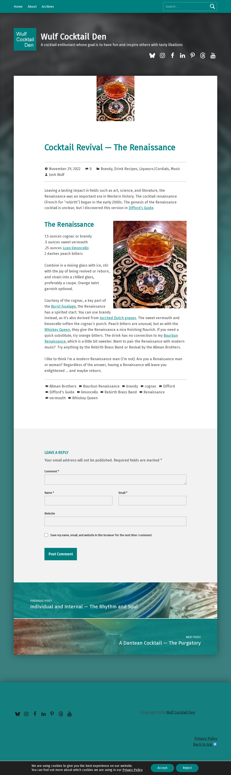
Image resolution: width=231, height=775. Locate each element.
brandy (132, 386)
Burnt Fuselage (63, 306)
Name (49, 492)
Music (175, 169)
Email (122, 492)
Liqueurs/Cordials (154, 169)
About (32, 7)
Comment (51, 471)
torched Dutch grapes (118, 318)
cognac (151, 386)
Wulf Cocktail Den (73, 37)
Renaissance (154, 392)
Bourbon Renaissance (101, 386)
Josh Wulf (56, 175)
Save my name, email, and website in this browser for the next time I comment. (101, 535)
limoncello (89, 392)
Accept (162, 768)
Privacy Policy (205, 738)
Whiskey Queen (57, 330)
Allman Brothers (62, 386)
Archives (48, 7)
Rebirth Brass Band (120, 392)
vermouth (57, 398)
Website (49, 513)
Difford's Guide (61, 392)
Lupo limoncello (76, 248)
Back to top (203, 744)
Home (18, 7)
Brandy (106, 169)
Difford (169, 386)
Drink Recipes (125, 169)
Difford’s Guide (141, 208)
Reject (187, 768)
